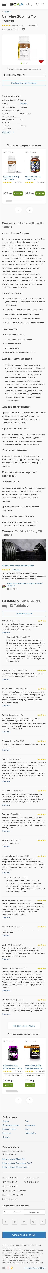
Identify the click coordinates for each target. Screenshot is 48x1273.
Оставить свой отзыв (24, 1235)
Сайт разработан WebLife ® (34, 1268)
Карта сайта (30, 1133)
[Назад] (18, 210)
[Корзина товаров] (42, 4)
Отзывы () (33, 25)
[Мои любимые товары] (37, 4)
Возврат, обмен (9, 1129)
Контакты (6, 1133)
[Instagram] (15, 1222)
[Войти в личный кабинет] (32, 4)
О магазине (30, 1125)
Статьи (5, 1121)
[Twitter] (24, 1222)
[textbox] (24, 75)
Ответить (6, 632)
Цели (27, 1129)
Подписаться (34, 1212)
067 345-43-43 (9, 1186)
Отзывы (17, 570)
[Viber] (33, 1222)
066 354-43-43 (9, 1182)
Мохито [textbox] (33, 1075)
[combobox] (24, 74)
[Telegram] (43, 1222)
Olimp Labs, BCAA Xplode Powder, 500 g (34, 1068)
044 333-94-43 (31, 1178)
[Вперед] (29, 210)
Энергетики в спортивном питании (18, 565)
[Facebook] (5, 1222)
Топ (26, 1121)
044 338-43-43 (9, 1178)
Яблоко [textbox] (12, 1075)
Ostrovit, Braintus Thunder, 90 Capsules (33, 180)
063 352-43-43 (31, 1182)
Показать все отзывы (24, 1025)
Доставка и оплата (10, 1125)
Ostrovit (23, 103)
